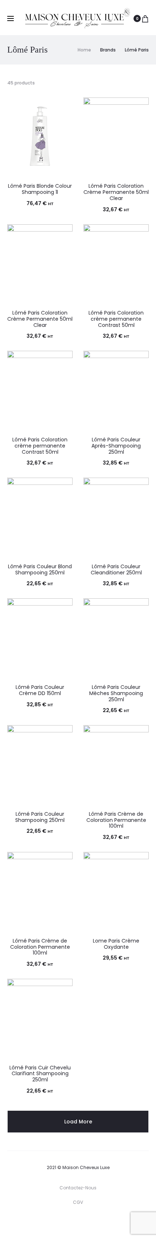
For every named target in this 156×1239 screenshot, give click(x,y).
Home (84, 50)
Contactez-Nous (78, 1188)
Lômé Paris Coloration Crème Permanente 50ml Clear (116, 192)
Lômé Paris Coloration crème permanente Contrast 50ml (116, 319)
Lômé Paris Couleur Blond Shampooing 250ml (40, 569)
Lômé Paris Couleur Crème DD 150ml (40, 690)
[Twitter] (48, 1222)
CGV (78, 1202)
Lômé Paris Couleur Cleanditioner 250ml (116, 569)
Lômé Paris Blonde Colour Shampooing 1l (40, 189)
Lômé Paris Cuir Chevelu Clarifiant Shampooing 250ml (40, 1074)
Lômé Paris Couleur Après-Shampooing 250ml (116, 446)
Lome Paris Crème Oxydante (116, 944)
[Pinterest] (96, 1222)
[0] (145, 18)
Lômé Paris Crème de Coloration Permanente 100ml (116, 820)
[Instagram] (80, 1222)
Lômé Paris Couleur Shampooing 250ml (40, 817)
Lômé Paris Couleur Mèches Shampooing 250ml (116, 693)
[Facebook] (64, 1222)
